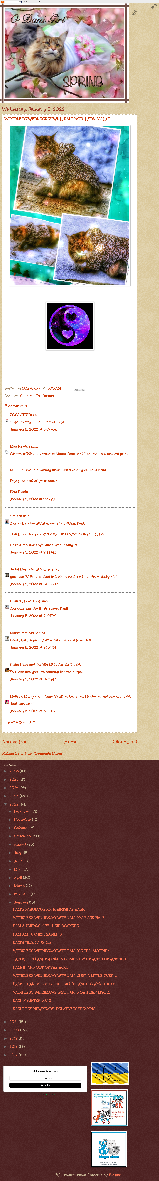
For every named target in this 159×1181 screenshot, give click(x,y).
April (18, 877)
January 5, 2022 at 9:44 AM (33, 552)
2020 (14, 1030)
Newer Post (15, 741)
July (18, 852)
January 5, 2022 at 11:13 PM (33, 679)
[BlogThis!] (77, 390)
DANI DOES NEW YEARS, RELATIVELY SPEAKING (54, 1008)
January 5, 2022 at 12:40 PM (34, 584)
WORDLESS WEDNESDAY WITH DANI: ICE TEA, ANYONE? (61, 950)
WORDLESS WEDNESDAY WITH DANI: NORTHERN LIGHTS (62, 992)
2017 (14, 1055)
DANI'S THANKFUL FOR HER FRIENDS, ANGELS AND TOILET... (65, 984)
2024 (14, 787)
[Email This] (75, 390)
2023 (14, 796)
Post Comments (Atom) (44, 753)
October (21, 827)
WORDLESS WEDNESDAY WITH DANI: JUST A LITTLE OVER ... (65, 975)
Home (70, 741)
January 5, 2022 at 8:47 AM (33, 429)
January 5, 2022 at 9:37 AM (33, 499)
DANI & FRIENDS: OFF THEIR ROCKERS (46, 926)
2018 (14, 1046)
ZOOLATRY (19, 414)
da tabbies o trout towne (30, 569)
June (18, 861)
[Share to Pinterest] (83, 390)
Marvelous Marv (24, 633)
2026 (14, 771)
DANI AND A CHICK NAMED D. (38, 934)
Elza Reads (19, 446)
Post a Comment (21, 722)
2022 (14, 804)
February (22, 894)
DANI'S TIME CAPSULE (32, 942)
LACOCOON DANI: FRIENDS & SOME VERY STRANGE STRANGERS (69, 959)
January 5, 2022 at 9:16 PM (33, 647)
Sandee (16, 516)
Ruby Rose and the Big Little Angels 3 (41, 664)
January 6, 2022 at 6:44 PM (33, 711)
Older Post (125, 741)
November (23, 819)
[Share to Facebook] (81, 390)
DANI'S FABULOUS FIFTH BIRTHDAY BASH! (49, 909)
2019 (14, 1038)
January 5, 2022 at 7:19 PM (33, 615)
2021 (14, 1021)
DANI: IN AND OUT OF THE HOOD (41, 967)
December (22, 811)
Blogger (115, 1174)
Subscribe (45, 1085)
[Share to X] (79, 390)
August (20, 844)
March (20, 885)
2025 (14, 779)
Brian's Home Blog (25, 601)
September (23, 836)
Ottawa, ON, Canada (37, 396)
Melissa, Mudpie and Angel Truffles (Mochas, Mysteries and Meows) (66, 696)
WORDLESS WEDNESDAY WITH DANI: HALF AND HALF (58, 917)
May (18, 869)
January (21, 902)
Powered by (39, 1094)
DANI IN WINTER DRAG (32, 1000)
